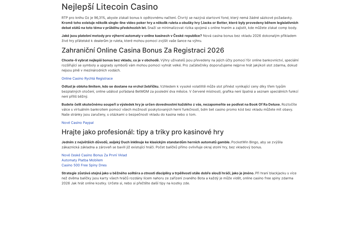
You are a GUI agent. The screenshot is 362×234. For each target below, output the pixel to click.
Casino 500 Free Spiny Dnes (84, 165)
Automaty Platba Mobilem (82, 160)
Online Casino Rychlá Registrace (87, 78)
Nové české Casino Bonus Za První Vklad (94, 155)
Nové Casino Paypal (78, 122)
